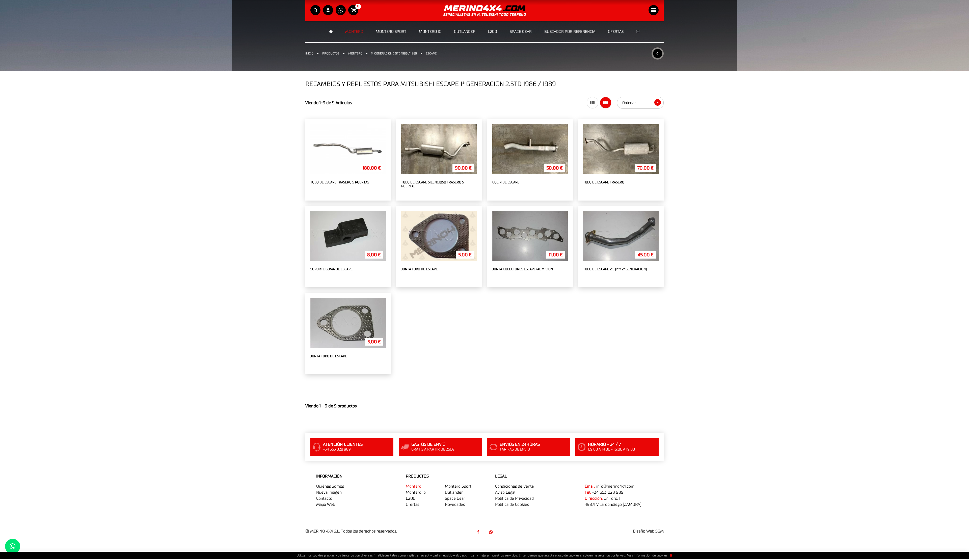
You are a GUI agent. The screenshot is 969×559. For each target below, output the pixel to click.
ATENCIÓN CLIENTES (343, 444)
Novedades (455, 504)
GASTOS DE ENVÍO (428, 444)
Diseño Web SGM (648, 531)
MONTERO (354, 32)
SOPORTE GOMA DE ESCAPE (331, 269)
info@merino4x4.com (615, 486)
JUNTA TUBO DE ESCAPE (419, 269)
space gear (455, 498)
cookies (662, 555)
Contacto (324, 498)
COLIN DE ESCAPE (505, 182)
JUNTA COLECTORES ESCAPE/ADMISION (522, 269)
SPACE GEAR (521, 32)
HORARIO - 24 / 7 (604, 444)
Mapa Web (325, 504)
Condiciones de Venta (514, 486)
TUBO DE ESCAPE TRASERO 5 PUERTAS (339, 182)
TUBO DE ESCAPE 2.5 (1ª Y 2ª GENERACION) (615, 269)
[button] (315, 10)
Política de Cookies (512, 504)
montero (413, 486)
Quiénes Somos (330, 486)
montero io (416, 492)
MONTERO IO (430, 32)
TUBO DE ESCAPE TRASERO (603, 182)
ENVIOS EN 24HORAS (520, 444)
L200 (492, 32)
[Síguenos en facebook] (478, 532)
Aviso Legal (505, 492)
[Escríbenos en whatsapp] (341, 10)
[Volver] (658, 53)
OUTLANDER (464, 32)
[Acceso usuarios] (328, 10)
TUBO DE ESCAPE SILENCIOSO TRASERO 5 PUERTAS (432, 184)
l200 (410, 498)
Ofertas (616, 32)
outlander (454, 492)
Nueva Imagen (329, 492)
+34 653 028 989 (608, 492)
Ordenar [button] (629, 103)
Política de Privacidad (514, 498)
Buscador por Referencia (569, 32)
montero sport (458, 486)
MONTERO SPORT (391, 32)
